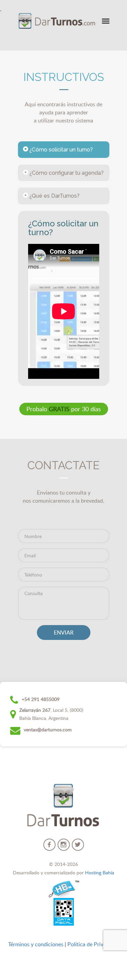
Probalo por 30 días (63, 409)
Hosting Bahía (99, 872)
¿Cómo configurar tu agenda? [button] (66, 173)
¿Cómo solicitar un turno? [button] (60, 149)
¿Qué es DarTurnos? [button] (54, 196)
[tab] (63, 149)
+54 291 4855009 (41, 699)
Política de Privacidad (93, 944)
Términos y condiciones (35, 944)
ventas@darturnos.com (48, 729)
